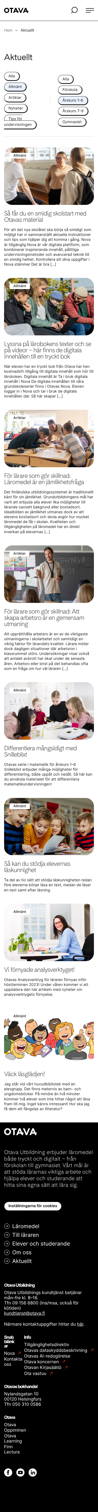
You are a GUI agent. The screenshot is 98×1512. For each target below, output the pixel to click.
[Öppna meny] (90, 10)
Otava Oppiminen (15, 1427)
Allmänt (15, 86)
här (80, 1324)
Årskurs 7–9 (73, 111)
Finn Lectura (12, 1449)
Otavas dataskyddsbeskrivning (56, 1350)
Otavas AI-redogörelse (47, 1356)
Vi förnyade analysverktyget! (39, 969)
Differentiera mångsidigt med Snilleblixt (40, 751)
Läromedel (25, 1226)
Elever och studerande (41, 1243)
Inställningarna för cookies (32, 1206)
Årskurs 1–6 (72, 100)
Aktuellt (22, 1261)
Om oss (22, 1252)
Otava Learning (13, 1438)
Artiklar (15, 97)
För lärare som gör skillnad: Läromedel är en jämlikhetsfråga (44, 479)
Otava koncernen (42, 1361)
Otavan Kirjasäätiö (43, 1367)
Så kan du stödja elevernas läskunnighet (37, 867)
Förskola (69, 89)
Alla (11, 76)
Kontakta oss (13, 1361)
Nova (10, 1353)
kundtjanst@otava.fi (24, 1313)
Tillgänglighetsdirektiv (46, 1344)
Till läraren (25, 1235)
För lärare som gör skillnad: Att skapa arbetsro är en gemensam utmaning (44, 618)
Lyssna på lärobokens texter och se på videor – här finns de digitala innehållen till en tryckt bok (47, 350)
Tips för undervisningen (18, 122)
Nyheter (15, 108)
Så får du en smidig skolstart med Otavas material (45, 216)
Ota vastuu (35, 1373)
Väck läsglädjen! (24, 1074)
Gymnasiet (71, 122)
